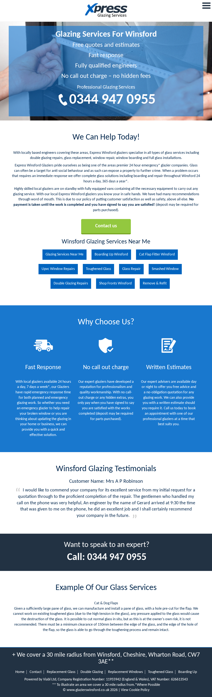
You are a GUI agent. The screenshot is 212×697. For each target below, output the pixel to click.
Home (19, 672)
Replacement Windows (125, 672)
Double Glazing (92, 672)
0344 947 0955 (112, 100)
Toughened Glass (160, 672)
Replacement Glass (61, 672)
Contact (36, 672)
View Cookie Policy (135, 690)
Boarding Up (187, 672)
